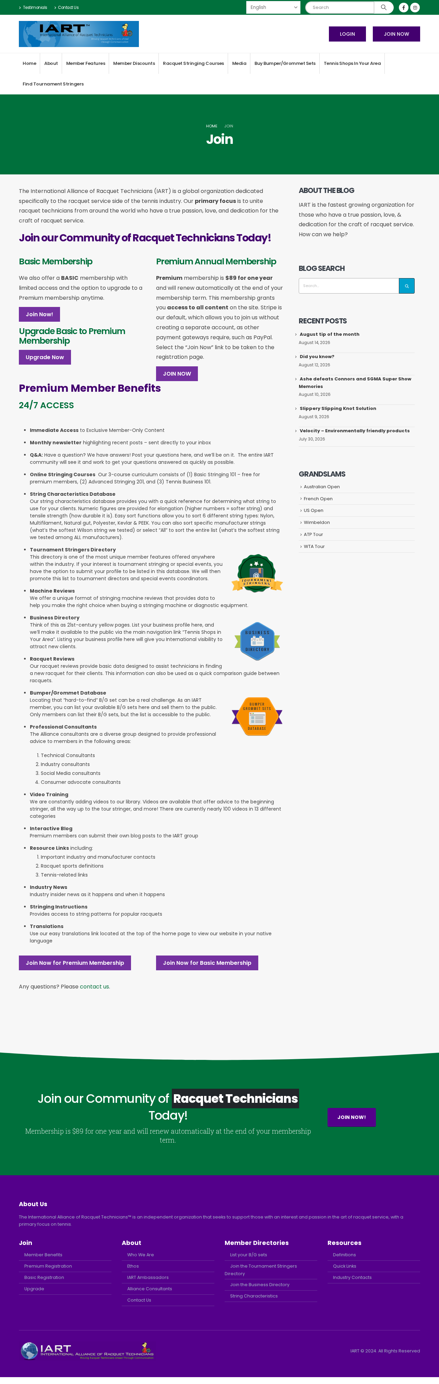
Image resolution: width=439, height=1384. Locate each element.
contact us (94, 987)
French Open (318, 498)
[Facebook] (403, 7)
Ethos (133, 1266)
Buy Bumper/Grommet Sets (285, 63)
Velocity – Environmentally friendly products (355, 430)
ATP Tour (313, 534)
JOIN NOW (396, 34)
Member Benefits (43, 1255)
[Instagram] (415, 7)
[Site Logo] (79, 34)
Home (29, 63)
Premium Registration (48, 1266)
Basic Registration (44, 1277)
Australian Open (322, 486)
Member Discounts (134, 63)
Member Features (85, 63)
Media (239, 63)
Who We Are (140, 1255)
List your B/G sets (248, 1255)
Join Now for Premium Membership (75, 963)
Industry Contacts (352, 1277)
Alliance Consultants (149, 1289)
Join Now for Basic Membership (207, 963)
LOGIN (347, 34)
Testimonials (35, 7)
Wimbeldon (317, 522)
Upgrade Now (45, 357)
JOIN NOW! (351, 1117)
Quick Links (344, 1266)
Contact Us (68, 7)
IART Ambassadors (148, 1277)
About (51, 63)
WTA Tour (314, 546)
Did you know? (317, 356)
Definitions (344, 1255)
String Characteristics (254, 1296)
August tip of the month (329, 334)
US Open (313, 510)
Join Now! (39, 314)
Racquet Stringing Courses (193, 63)
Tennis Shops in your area (352, 63)
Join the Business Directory (259, 1285)
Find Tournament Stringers (53, 84)
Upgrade (34, 1289)
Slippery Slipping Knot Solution (338, 408)
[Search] (383, 7)
